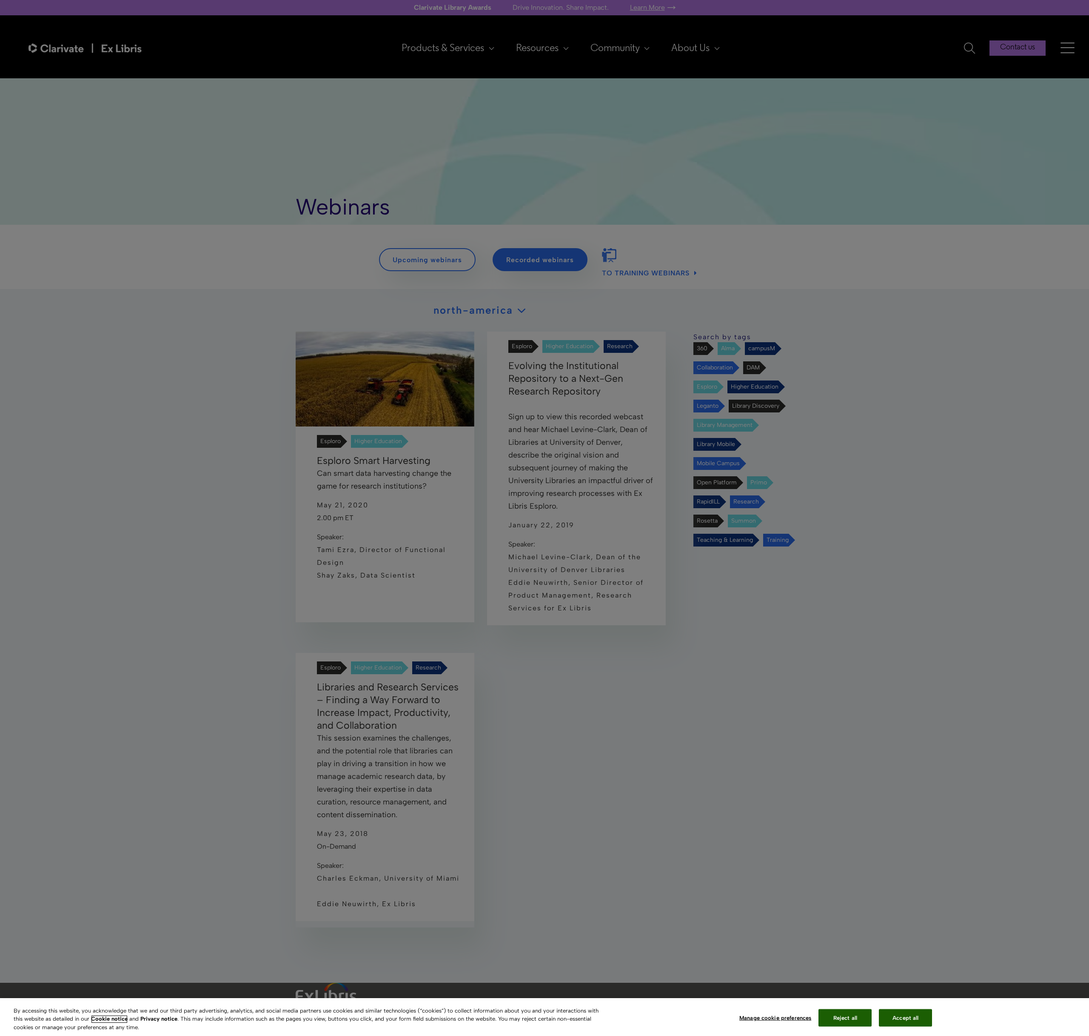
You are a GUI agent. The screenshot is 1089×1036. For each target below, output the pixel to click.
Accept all (905, 1017)
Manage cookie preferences (775, 1017)
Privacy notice (158, 1019)
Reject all (845, 1017)
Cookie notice (109, 1019)
